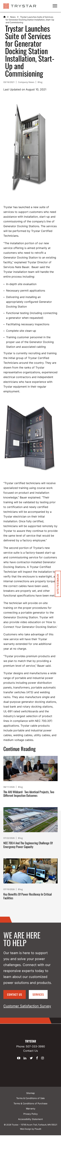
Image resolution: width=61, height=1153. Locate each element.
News (13, 17)
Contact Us (14, 994)
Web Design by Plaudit (30, 1129)
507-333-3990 (35, 1046)
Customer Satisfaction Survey (27, 1006)
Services (38, 994)
